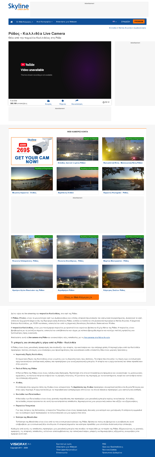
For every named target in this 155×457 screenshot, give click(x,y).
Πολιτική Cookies (109, 449)
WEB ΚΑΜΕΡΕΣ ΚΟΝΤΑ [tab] (77, 131)
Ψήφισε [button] (62, 104)
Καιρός (48, 104)
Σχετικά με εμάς (64, 444)
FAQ (104, 444)
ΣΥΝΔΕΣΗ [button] (125, 21)
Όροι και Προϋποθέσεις (112, 446)
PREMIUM (138, 21)
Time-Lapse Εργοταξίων (66, 449)
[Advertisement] (89, 10)
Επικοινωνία (61, 452)
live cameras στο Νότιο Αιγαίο (97, 337)
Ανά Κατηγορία (44, 21)
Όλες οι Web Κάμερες (77, 297)
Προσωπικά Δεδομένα (112, 452)
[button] (114, 22)
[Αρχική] (12, 22)
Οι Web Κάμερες (24, 21)
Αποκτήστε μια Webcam (66, 21)
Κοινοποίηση (77, 104)
